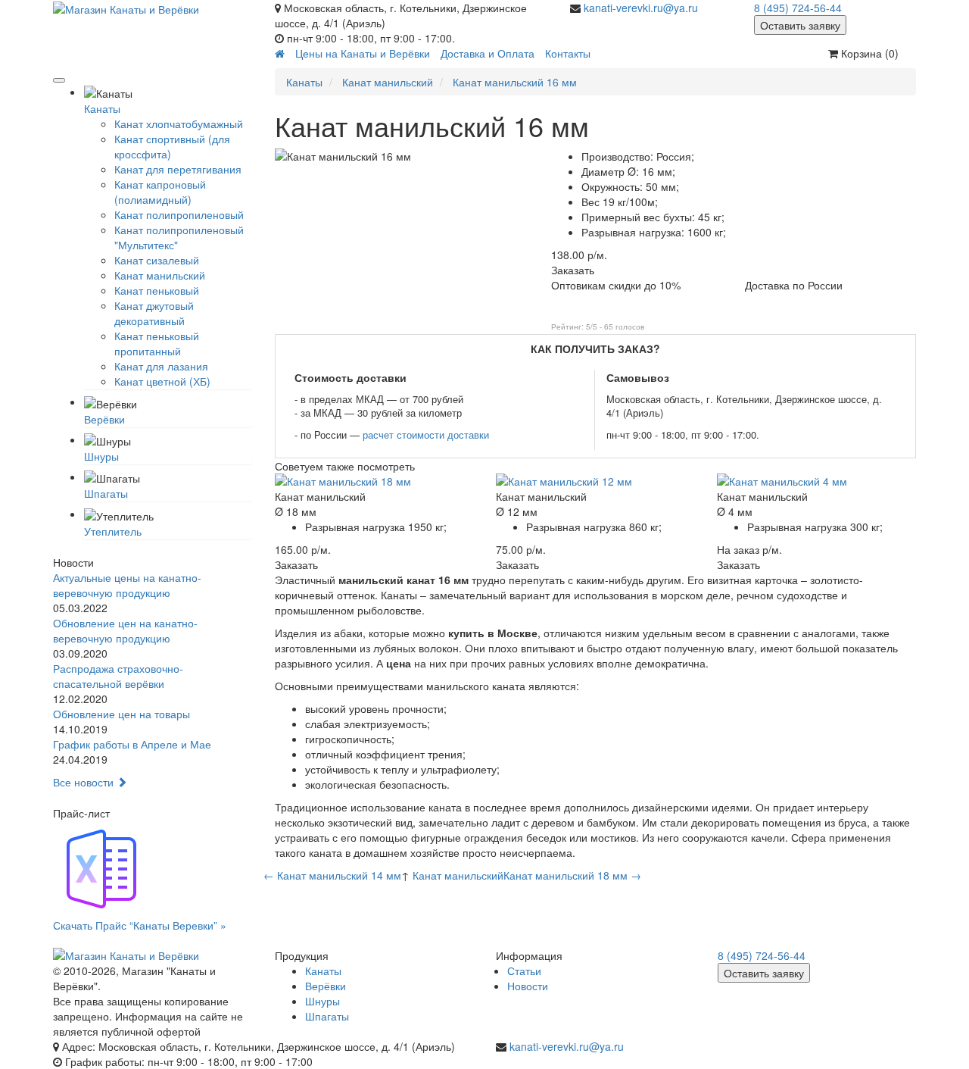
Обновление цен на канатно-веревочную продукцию (125, 630)
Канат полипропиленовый (179, 214)
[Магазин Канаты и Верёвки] (152, 8)
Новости (527, 985)
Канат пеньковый (156, 290)
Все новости (85, 781)
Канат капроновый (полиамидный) (160, 192)
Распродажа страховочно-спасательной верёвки (118, 676)
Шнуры (101, 456)
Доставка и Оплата (487, 53)
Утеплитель (113, 531)
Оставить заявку (800, 25)
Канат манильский (159, 275)
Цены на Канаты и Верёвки (362, 53)
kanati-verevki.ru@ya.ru (641, 7)
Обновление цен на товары (121, 713)
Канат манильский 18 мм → (572, 875)
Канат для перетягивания (177, 169)
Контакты (567, 53)
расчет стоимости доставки (426, 434)
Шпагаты (106, 493)
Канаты (102, 108)
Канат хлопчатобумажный (178, 123)
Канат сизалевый (156, 259)
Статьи (524, 970)
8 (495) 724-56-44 (798, 7)
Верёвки (104, 419)
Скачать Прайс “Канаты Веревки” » (139, 925)
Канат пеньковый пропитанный (156, 343)
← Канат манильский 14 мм (332, 875)
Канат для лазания (161, 366)
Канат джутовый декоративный (154, 313)
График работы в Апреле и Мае (132, 744)
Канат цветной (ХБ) (162, 381)
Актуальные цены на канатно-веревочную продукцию (127, 585)
